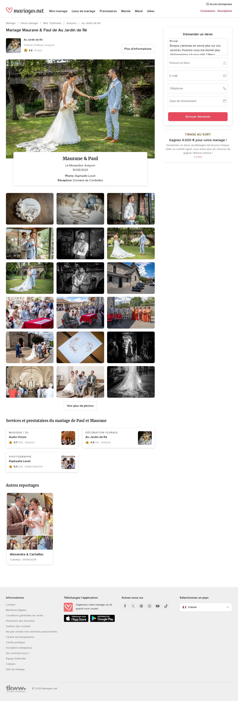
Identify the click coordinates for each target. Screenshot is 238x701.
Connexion (207, 11)
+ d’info (198, 156)
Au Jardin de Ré (91, 23)
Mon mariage (58, 11)
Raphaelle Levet (20, 461)
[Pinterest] (141, 606)
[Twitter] (133, 606)
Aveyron (72, 23)
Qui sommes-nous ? (17, 653)
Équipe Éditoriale (16, 658)
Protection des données (20, 620)
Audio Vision (17, 437)
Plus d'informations (138, 49)
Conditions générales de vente (24, 615)
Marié (139, 11)
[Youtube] (157, 606)
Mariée (126, 11)
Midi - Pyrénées (52, 23)
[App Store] (76, 621)
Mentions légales (16, 610)
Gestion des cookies (18, 626)
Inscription (225, 11)
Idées (151, 11)
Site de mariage (15, 669)
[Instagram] (149, 606)
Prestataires (108, 11)
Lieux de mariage (83, 11)
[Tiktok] (166, 606)
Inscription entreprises (19, 647)
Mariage (11, 23)
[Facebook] (125, 606)
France (192, 607)
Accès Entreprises (220, 4)
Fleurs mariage (30, 23)
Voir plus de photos (80, 406)
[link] (30, 528)
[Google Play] (102, 621)
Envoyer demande (198, 117)
